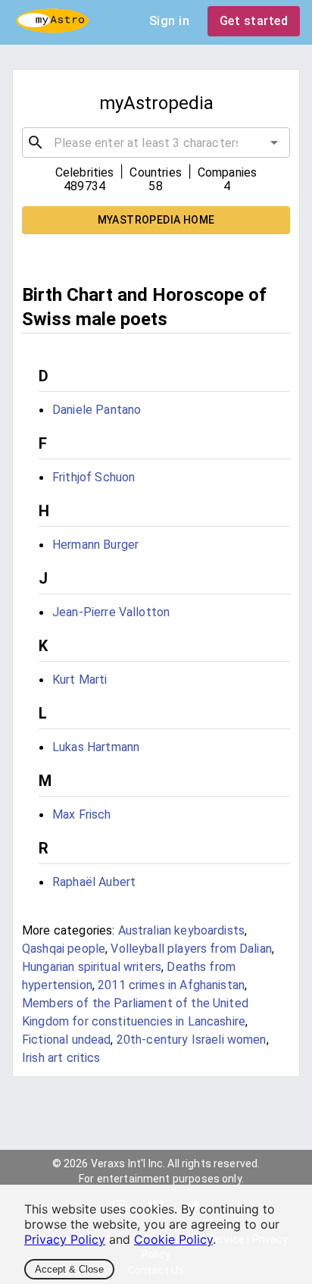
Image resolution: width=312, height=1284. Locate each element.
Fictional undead (66, 1039)
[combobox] (156, 142)
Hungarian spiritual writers (91, 967)
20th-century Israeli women (192, 1039)
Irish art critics (61, 1058)
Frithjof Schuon (93, 477)
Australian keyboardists (181, 930)
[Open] (274, 142)
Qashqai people (63, 948)
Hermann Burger (95, 544)
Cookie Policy (173, 1239)
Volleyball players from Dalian (191, 948)
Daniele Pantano (96, 409)
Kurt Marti (80, 679)
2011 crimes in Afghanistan (171, 985)
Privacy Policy (64, 1239)
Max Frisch (81, 814)
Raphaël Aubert (94, 882)
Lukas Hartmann (95, 747)
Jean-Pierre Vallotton (111, 612)
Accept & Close (69, 1269)
